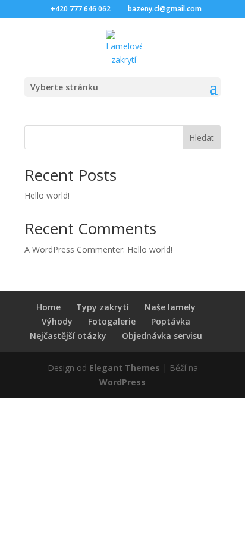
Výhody (57, 321)
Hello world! (47, 195)
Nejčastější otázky (68, 335)
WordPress (122, 382)
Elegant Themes (124, 367)
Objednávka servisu (162, 335)
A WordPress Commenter (73, 249)
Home (48, 307)
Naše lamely (170, 307)
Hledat (201, 137)
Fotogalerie (112, 321)
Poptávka (170, 321)
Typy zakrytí (102, 307)
